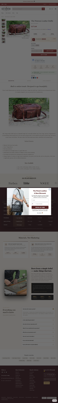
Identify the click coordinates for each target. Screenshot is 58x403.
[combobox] (34, 203)
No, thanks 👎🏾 (40, 213)
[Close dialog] (50, 189)
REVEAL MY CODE (40, 207)
